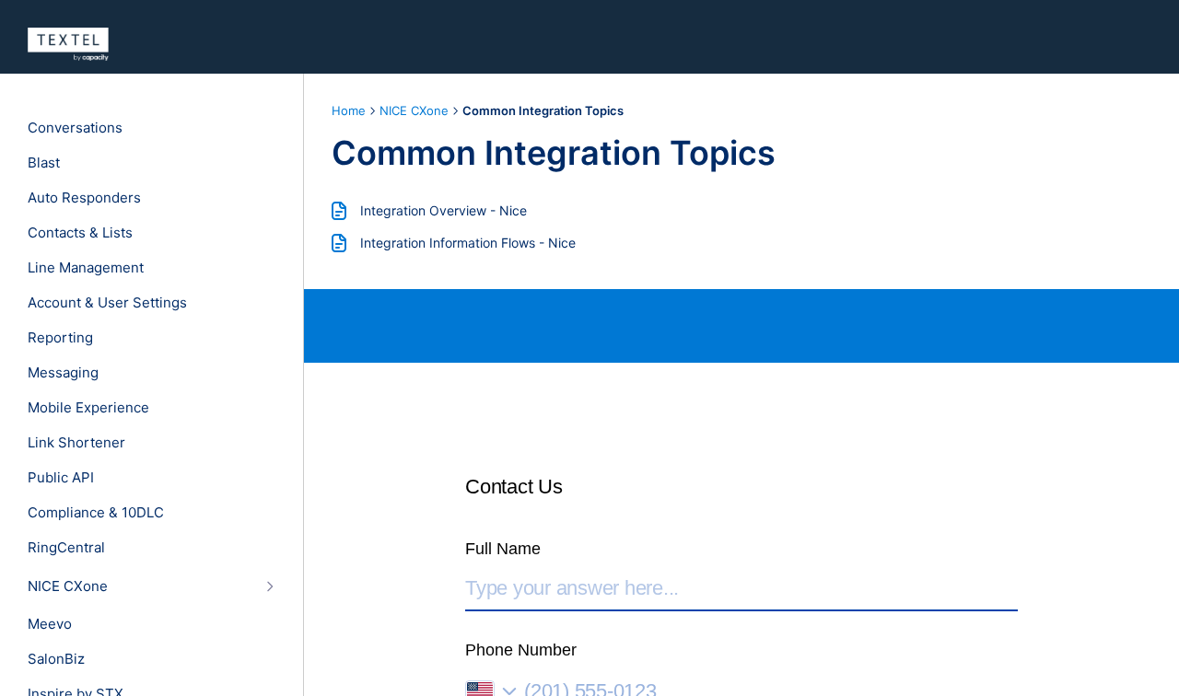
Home (349, 110)
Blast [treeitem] (44, 163)
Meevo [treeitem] (50, 624)
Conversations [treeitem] (75, 128)
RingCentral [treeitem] (66, 547)
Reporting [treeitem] (60, 338)
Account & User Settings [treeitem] (107, 303)
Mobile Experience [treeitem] (88, 408)
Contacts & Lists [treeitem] (80, 233)
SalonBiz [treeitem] (56, 659)
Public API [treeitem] (61, 478)
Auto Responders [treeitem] (84, 198)
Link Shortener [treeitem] (76, 443)
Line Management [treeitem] (86, 268)
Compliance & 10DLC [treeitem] (96, 513)
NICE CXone (414, 110)
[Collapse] (269, 585)
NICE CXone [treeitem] (68, 586)
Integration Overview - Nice (443, 210)
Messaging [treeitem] (63, 373)
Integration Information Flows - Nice (468, 242)
